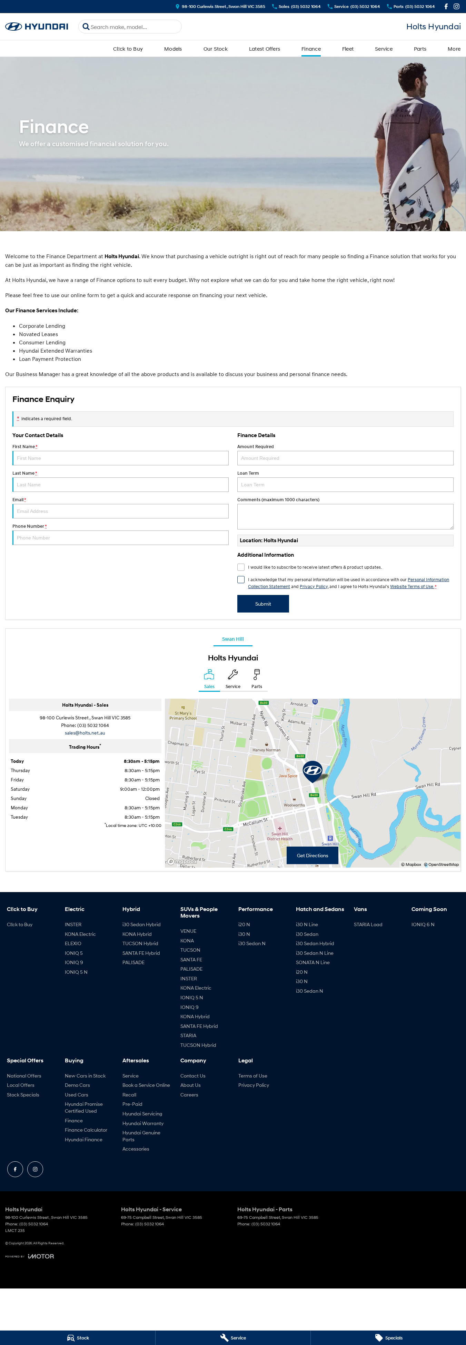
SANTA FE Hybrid (141, 953)
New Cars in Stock (85, 1076)
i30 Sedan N (252, 943)
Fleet (348, 48)
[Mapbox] (183, 862)
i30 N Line (307, 924)
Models (173, 48)
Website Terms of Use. (412, 586)
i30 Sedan (307, 934)
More (454, 48)
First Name (24, 446)
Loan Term (248, 473)
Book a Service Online (146, 1085)
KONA (187, 940)
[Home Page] (36, 26)
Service (384, 48)
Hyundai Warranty (142, 1123)
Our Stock (216, 48)
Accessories (135, 1149)
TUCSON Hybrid (140, 943)
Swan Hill (233, 639)
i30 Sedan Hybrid (141, 924)
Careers (189, 1095)
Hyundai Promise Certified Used (84, 1107)
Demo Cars (77, 1085)
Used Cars (76, 1095)
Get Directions (312, 855)
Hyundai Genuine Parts (141, 1136)
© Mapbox (411, 864)
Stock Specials (23, 1095)
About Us (190, 1085)
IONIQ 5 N (76, 972)
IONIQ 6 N (423, 924)
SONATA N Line (313, 962)
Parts (420, 48)
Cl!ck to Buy (128, 48)
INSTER (73, 924)
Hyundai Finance (83, 1139)
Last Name (24, 473)
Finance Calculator (86, 1130)
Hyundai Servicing (142, 1113)
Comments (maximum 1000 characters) (278, 499)
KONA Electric (80, 934)
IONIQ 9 (74, 962)
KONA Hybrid (137, 934)
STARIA (188, 1035)
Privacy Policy (314, 586)
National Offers (24, 1076)
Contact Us (193, 1076)
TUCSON (190, 950)
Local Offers (20, 1085)
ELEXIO (73, 943)
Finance (311, 48)
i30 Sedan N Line (315, 953)
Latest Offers (264, 48)
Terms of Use (252, 1076)
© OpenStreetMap (441, 864)
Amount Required (255, 446)
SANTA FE (191, 959)
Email (19, 499)
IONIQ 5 (74, 953)
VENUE (188, 931)
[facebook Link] (446, 6)
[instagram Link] (456, 6)
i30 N (244, 934)
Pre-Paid (132, 1104)
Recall (129, 1095)
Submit (263, 604)
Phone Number (29, 526)
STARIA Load (368, 924)
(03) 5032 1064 (93, 725)
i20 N (244, 924)
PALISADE (133, 962)
